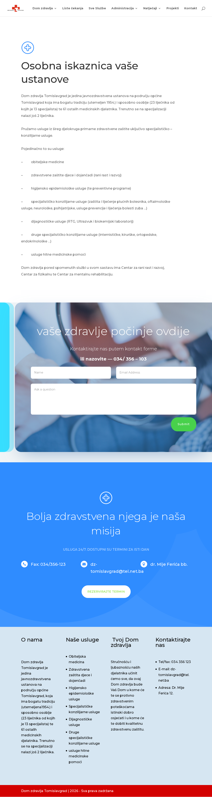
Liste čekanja (72, 8)
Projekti (172, 8)
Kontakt (190, 8)
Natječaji (150, 8)
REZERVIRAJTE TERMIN (106, 591)
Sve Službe (97, 8)
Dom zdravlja (43, 8)
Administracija (122, 8)
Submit (184, 424)
